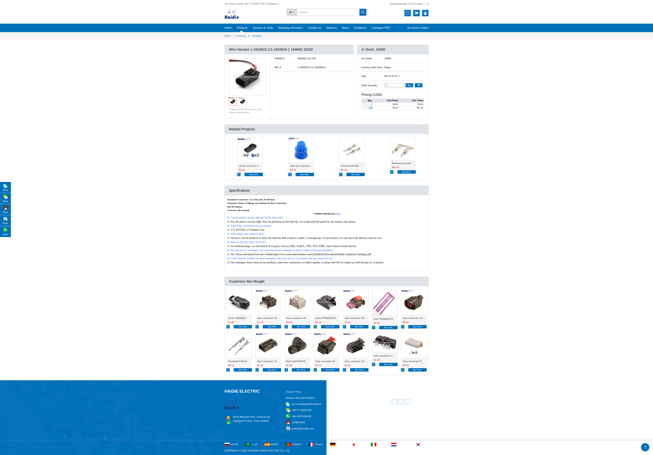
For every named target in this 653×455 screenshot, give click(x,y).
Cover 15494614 (237, 318)
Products (242, 27)
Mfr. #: (278, 67)
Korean (425, 444)
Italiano (380, 444)
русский (234, 444)
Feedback (271, 3)
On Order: (367, 58)
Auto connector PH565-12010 (419, 361)
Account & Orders (418, 27)
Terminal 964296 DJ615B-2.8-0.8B (359, 165)
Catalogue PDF (380, 27)
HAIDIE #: (280, 58)
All (292, 12)
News (345, 27)
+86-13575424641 (302, 416)
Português (297, 444)
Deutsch (340, 444)
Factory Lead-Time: (372, 67)
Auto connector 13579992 (417, 318)
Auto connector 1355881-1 (359, 361)
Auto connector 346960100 (271, 318)
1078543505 (298, 422)
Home (228, 27)
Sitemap (351, 425)
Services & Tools (263, 27)
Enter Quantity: (370, 85)
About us (331, 27)
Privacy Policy (354, 419)
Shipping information (290, 27)
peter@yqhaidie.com (401, 3)
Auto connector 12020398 (271, 361)
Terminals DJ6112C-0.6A (241, 361)
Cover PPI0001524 (325, 318)
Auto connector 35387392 (358, 318)
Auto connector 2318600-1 (329, 361)
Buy (410, 85)
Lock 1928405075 (383, 319)
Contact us (314, 27)
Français (319, 444)
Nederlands (402, 444)
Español (274, 444)
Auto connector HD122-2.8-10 (390, 355)
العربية (254, 444)
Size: (364, 76)
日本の (360, 444)
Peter (5, 190)
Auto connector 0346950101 (301, 318)
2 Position (256, 35)
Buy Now (254, 174)
